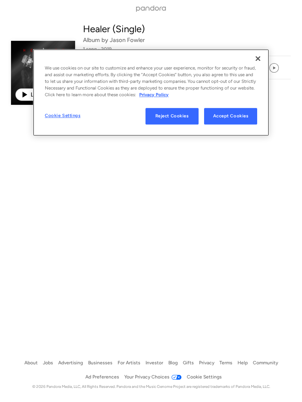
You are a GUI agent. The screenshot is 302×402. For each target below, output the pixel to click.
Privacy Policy (154, 94)
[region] (151, 92)
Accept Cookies (231, 116)
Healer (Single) (114, 29)
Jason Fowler (127, 40)
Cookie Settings (63, 115)
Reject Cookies (172, 116)
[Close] (258, 58)
